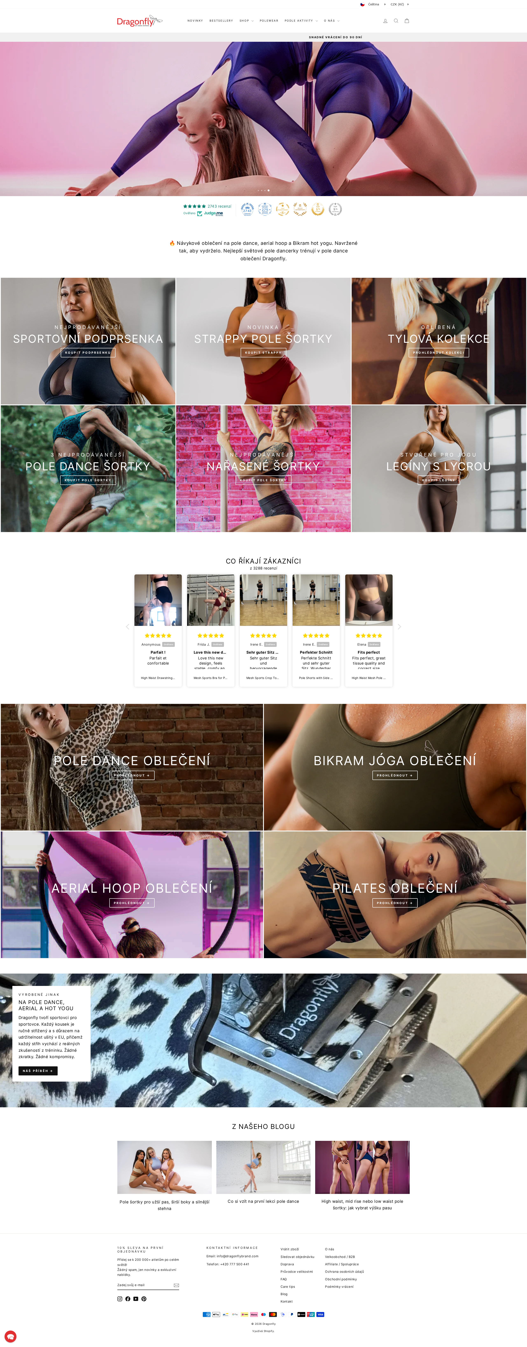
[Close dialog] (338, 618)
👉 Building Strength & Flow (223, 701)
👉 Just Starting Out (223, 689)
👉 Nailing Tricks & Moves (223, 712)
